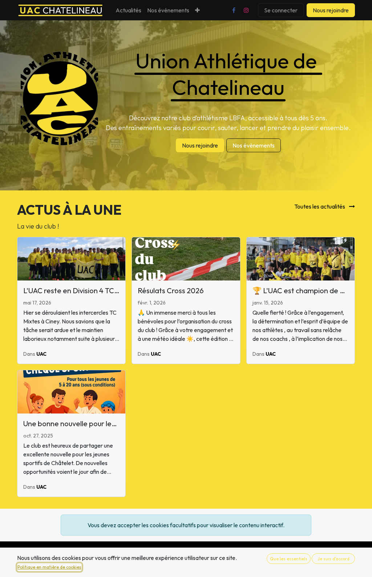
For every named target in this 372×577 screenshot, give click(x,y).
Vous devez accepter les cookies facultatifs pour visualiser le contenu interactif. (186, 525)
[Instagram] (246, 10)
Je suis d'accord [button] (333, 558)
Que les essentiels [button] (288, 558)
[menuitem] (128, 10)
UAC (41, 354)
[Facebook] (233, 10)
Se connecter (281, 10)
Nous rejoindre (331, 10)
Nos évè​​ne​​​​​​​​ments (253, 145)
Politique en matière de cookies (49, 567)
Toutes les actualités (320, 206)
